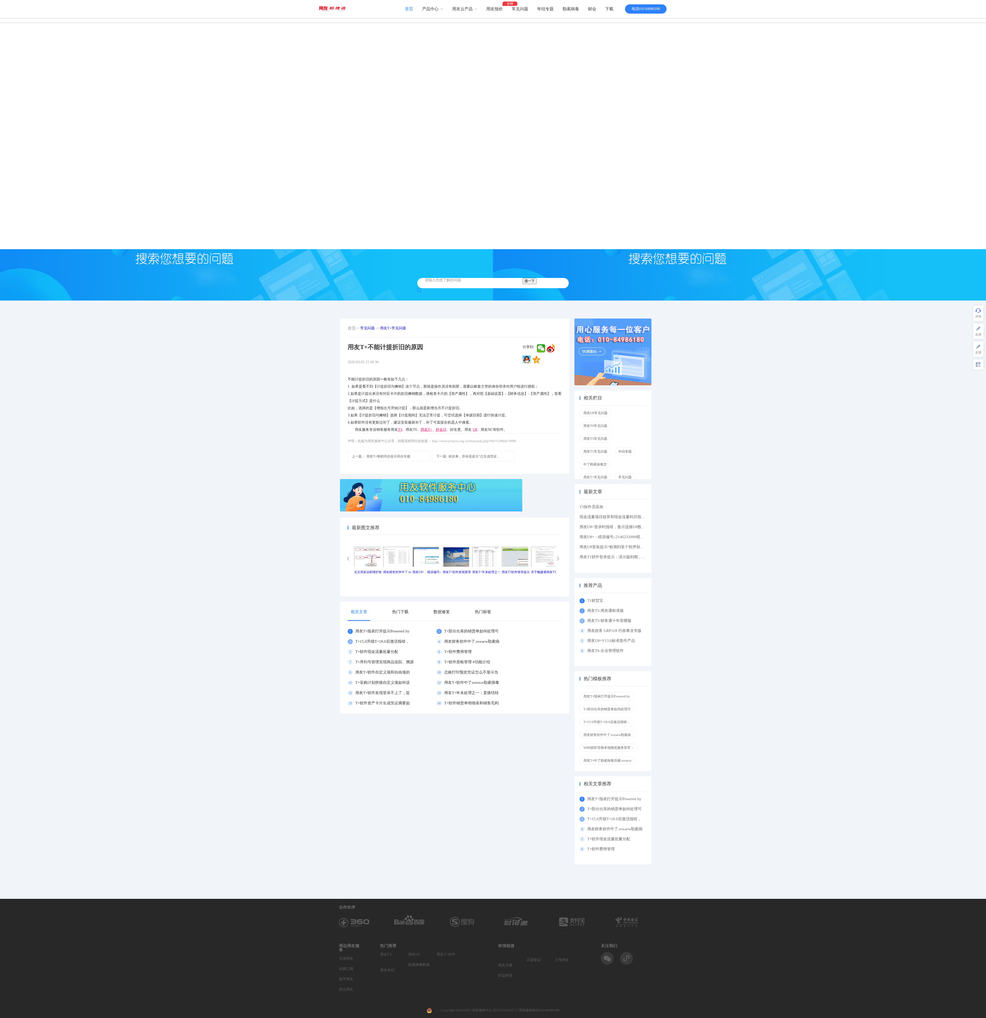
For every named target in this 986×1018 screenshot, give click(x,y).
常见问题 (520, 9)
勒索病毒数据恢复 (421, 965)
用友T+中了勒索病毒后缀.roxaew (607, 760)
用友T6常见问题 (595, 426)
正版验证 (533, 960)
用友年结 (387, 970)
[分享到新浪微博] (551, 348)
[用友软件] (334, 8)
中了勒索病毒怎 (595, 464)
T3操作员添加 (591, 507)
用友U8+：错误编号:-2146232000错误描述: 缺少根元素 (626, 537)
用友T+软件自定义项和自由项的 (382, 672)
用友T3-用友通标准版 (605, 611)
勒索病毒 (571, 9)
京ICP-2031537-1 (505, 1010)
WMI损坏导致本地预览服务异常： (608, 748)
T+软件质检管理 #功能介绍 (467, 662)
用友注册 (505, 965)
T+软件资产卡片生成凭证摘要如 (382, 703)
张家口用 (346, 969)
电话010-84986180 (646, 9)
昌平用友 (346, 979)
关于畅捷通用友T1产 (545, 572)
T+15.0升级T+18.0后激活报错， (382, 641)
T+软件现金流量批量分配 (376, 652)
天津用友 (346, 958)
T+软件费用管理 (458, 652)
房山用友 (346, 989)
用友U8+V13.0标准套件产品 (611, 641)
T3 (400, 430)
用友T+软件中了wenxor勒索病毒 (471, 682)
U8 (475, 430)
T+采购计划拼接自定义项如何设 (382, 682)
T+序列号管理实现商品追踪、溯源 (384, 662)
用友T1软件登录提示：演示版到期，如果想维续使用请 (626, 557)
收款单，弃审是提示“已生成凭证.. (467, 456)
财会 (592, 9)
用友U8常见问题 (595, 413)
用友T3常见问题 (595, 439)
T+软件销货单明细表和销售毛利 (471, 703)
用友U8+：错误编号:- (426, 572)
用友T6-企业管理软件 (605, 651)
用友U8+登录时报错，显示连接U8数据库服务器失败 (624, 527)
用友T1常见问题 (595, 451)
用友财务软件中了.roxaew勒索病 (471, 641)
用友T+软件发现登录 (457, 572)
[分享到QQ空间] (536, 360)
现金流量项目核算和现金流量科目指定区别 (616, 517)
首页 (409, 9)
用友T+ (426, 430)
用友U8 (414, 954)
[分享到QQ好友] (527, 360)
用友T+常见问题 (393, 328)
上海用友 (562, 960)
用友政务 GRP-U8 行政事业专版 (614, 631)
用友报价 (494, 9)
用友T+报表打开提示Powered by (382, 631)
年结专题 (545, 9)
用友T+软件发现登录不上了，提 (382, 693)
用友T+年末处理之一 (486, 572)
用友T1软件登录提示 (516, 572)
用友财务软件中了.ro (397, 572)
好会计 (441, 430)
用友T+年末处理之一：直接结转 (471, 693)
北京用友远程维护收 (368, 572)
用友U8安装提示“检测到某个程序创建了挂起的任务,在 (626, 547)
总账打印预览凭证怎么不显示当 (471, 672)
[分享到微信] (541, 348)
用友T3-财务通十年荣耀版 (610, 621)
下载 (609, 9)
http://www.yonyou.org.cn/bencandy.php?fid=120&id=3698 (474, 441)
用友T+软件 (446, 954)
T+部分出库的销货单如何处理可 (471, 631)
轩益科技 (505, 975)
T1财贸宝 (595, 601)
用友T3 (385, 954)
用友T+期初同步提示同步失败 (381, 456)
